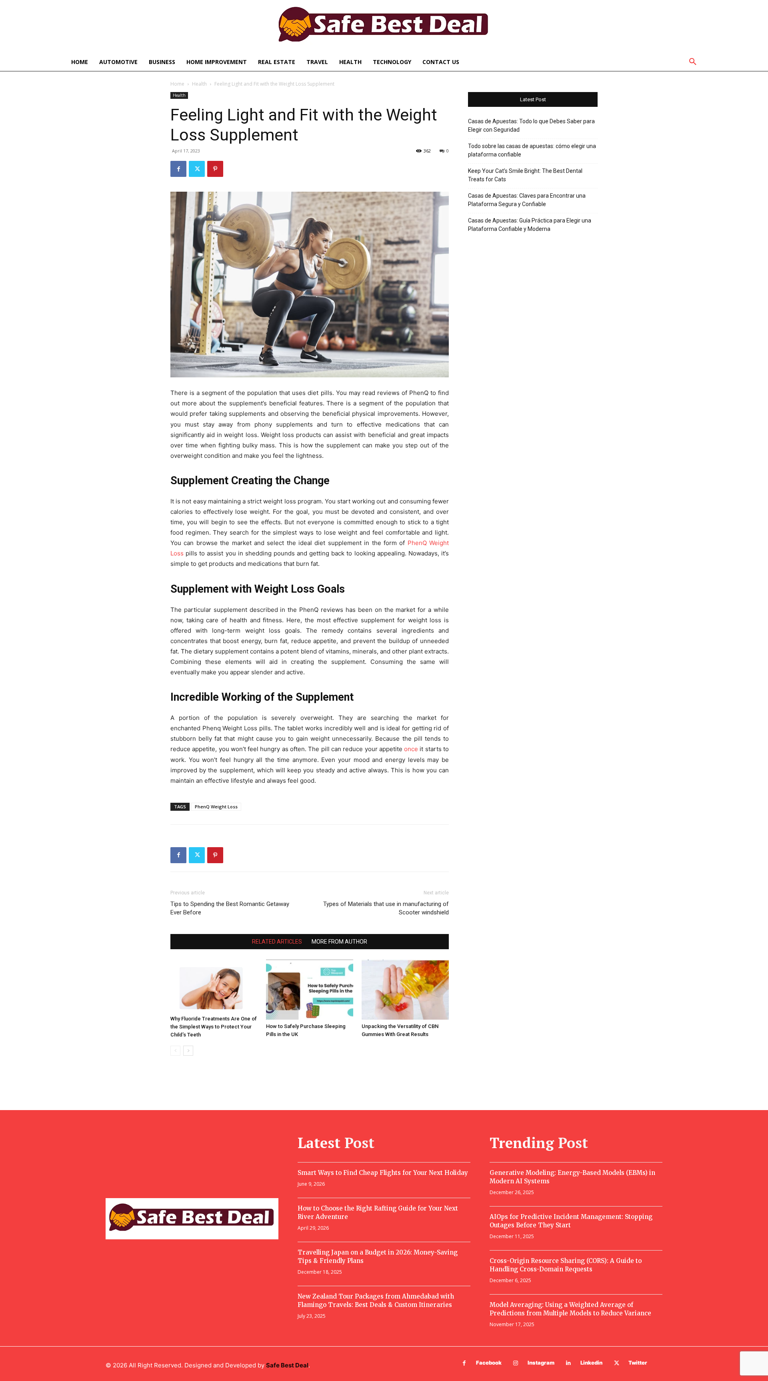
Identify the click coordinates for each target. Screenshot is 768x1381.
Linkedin (591, 1362)
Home (177, 83)
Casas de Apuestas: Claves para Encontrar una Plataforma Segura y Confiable (527, 199)
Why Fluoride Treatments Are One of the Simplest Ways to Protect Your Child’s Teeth (213, 1027)
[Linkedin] (569, 1363)
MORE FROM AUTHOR (339, 941)
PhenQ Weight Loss (216, 807)
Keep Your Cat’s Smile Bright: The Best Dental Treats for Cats (525, 175)
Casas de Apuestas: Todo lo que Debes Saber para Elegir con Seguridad (531, 125)
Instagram (541, 1362)
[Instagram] (516, 1363)
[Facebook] (178, 169)
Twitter (637, 1362)
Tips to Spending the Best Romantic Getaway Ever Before (229, 908)
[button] (692, 62)
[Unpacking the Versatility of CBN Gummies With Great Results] (405, 990)
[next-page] (188, 1051)
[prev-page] (175, 1051)
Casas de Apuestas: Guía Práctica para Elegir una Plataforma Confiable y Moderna (529, 224)
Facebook (489, 1362)
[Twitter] (197, 169)
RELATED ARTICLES (277, 941)
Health (199, 83)
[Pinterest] (215, 169)
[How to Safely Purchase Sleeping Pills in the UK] (309, 990)
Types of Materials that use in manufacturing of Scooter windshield (386, 908)
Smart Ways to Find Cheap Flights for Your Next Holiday (383, 1173)
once (411, 749)
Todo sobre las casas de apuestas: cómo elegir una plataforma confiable (532, 150)
